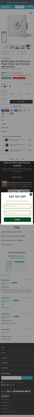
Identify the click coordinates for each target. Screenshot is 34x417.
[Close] (31, 194)
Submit (17, 219)
